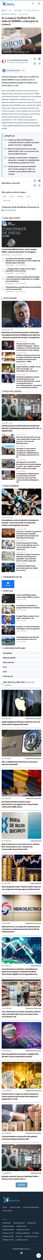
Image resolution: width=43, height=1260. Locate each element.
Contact (5, 1207)
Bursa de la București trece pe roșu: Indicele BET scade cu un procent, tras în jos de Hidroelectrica (23, 151)
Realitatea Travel (22, 1226)
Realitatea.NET (7, 1223)
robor (11, 196)
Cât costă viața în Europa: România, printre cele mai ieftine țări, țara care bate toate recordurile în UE (21, 1014)
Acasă (5, 10)
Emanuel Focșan (20, 60)
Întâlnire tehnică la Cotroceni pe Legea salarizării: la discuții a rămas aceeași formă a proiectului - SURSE (28, 358)
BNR (4, 196)
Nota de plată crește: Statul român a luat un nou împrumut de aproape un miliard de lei (21, 888)
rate (28, 196)
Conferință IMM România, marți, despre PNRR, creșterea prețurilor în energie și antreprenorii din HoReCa (19, 252)
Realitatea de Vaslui (8, 1240)
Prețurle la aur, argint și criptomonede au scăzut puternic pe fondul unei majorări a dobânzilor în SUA (20, 1096)
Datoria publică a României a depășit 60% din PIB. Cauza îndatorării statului (20, 1055)
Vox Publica (35, 1233)
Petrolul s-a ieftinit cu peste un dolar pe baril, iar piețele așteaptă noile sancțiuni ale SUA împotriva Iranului (28, 534)
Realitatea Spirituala (8, 1226)
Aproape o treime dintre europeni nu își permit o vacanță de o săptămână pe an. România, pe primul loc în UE (24, 160)
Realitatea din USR (8, 1233)
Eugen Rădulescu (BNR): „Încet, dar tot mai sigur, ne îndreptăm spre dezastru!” (28, 369)
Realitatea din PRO (8, 1236)
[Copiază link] (35, 59)
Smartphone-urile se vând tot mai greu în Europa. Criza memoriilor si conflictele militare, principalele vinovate (20, 522)
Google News (10, 210)
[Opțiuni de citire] (38, 1255)
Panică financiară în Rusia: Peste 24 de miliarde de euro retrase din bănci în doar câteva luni (27, 546)
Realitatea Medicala (8, 1230)
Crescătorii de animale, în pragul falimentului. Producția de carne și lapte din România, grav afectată (22, 261)
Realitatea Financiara (33, 718)
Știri (10, 10)
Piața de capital (18, 10)
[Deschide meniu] (39, 4)
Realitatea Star (31, 1223)
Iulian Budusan (36, 841)
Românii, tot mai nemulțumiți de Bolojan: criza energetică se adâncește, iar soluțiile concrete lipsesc (22, 279)
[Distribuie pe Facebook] (39, 59)
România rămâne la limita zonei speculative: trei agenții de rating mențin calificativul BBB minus (20, 804)
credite (20, 196)
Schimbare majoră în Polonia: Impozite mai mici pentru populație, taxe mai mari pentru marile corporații (28, 557)
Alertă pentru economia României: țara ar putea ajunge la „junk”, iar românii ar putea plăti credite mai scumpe (22, 170)
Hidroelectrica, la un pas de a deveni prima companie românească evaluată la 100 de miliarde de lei (21, 929)
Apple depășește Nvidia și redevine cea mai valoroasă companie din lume (21, 723)
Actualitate (6, 255)
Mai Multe (21, 1185)
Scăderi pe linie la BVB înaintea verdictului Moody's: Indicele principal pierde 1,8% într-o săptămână (23, 142)
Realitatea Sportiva (19, 1223)
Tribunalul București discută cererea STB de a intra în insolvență (27, 639)
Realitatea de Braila (22, 1240)
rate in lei (6, 200)
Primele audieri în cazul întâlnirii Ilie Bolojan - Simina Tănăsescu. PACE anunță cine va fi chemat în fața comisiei (28, 347)
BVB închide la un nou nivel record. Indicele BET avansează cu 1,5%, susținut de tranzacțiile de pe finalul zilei (21, 846)
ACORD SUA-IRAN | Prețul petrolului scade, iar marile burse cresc (27, 568)
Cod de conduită (7, 1210)
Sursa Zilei (19, 1236)
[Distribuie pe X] (39, 63)
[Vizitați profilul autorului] (4, 61)
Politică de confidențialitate (31, 1207)
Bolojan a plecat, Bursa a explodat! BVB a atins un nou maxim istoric (20, 1177)
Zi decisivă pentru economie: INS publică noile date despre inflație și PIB (19, 1137)
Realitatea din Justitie (23, 1230)
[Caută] (33, 3)
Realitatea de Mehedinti (23, 1233)
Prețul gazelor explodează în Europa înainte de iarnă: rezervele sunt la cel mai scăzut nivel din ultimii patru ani (27, 478)
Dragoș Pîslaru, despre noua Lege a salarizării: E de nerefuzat (20, 270)
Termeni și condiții (15, 1207)
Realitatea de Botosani (31, 1236)
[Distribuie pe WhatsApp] (35, 63)
